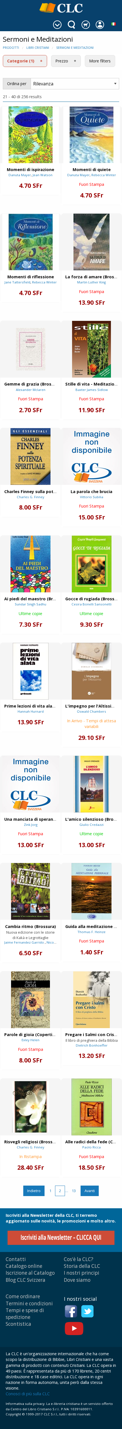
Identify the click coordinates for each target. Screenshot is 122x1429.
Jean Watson (42, 175)
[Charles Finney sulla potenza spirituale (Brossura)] (30, 456)
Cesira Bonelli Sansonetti (91, 604)
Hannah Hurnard (31, 711)
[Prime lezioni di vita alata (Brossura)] (31, 671)
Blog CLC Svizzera (25, 1280)
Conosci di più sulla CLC (28, 1393)
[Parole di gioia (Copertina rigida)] (30, 999)
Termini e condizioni (29, 1303)
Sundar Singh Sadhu (30, 604)
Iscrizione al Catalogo (30, 1273)
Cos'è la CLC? (78, 1259)
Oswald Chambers (91, 711)
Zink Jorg (30, 824)
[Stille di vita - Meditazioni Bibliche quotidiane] (91, 349)
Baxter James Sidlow (91, 390)
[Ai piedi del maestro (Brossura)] (30, 564)
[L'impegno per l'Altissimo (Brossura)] (91, 671)
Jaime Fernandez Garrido (24, 942)
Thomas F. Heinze (91, 932)
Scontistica (18, 1324)
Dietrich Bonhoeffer (92, 1045)
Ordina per (16, 83)
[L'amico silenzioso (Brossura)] (92, 784)
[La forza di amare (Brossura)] (91, 242)
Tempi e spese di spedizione (25, 1313)
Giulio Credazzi (91, 824)
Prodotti (11, 47)
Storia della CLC (82, 1266)
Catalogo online (24, 1266)
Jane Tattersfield (17, 282)
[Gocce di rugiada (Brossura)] (92, 564)
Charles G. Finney (30, 497)
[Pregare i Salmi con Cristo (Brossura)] (91, 999)
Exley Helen (30, 1040)
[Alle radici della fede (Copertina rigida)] (91, 1107)
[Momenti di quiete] (91, 134)
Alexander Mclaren (30, 390)
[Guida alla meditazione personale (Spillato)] (91, 891)
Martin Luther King (91, 282)
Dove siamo (77, 1280)
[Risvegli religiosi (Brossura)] (30, 1107)
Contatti (16, 1259)
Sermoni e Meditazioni (75, 47)
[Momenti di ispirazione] (30, 134)
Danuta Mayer (20, 175)
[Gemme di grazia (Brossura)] (30, 349)
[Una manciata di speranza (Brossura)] (30, 784)
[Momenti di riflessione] (30, 242)
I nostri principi (81, 1273)
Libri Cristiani (37, 47)
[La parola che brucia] (91, 457)
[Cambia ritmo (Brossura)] (30, 891)
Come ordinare (23, 1296)
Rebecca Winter (103, 175)
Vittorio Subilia (91, 497)
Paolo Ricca (91, 1147)
